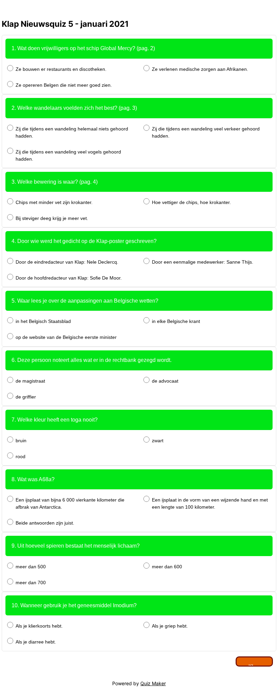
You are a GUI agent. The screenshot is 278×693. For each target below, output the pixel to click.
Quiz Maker (153, 683)
